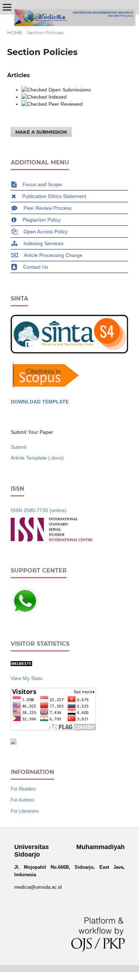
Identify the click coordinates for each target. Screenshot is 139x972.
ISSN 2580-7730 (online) (39, 510)
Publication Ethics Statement (54, 196)
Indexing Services (43, 243)
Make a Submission (41, 132)
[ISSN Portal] (51, 539)
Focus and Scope (42, 184)
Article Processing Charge (53, 255)
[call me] (25, 613)
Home (14, 32)
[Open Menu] (7, 7)
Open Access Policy (46, 231)
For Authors (23, 800)
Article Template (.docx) (37, 458)
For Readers (23, 789)
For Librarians (25, 811)
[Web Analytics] (21, 664)
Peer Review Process (48, 208)
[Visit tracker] (13, 742)
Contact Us (35, 267)
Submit (18, 447)
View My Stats (26, 678)
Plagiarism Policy (41, 220)
